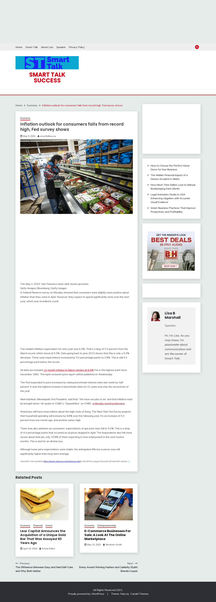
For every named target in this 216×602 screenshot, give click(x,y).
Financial (38, 525)
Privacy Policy (77, 47)
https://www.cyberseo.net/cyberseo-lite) (62, 461)
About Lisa (47, 47)
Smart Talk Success (47, 77)
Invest (49, 525)
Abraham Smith (113, 544)
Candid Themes (139, 593)
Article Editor (48, 548)
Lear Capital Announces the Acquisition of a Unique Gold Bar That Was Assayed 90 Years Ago (43, 537)
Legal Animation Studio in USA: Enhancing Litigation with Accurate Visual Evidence (170, 198)
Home (18, 47)
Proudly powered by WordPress (86, 593)
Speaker (61, 47)
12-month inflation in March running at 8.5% (68, 370)
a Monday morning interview (109, 403)
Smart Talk (31, 47)
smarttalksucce (48, 136)
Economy (25, 118)
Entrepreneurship (106, 525)
